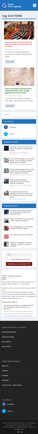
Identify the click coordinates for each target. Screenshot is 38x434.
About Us (5, 366)
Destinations (30, 164)
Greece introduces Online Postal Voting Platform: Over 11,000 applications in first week (18, 91)
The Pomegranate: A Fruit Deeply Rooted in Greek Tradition (21, 227)
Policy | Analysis (17, 96)
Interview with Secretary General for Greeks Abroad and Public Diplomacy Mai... (21, 212)
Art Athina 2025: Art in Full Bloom (21, 235)
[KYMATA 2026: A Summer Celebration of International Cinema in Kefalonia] (6, 181)
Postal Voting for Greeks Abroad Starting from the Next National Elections (18, 44)
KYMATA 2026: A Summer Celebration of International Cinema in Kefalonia (19, 181)
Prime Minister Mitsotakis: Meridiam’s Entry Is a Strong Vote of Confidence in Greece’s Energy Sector (21, 194)
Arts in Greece (22, 164)
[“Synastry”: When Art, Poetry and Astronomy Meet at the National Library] (6, 148)
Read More (10, 62)
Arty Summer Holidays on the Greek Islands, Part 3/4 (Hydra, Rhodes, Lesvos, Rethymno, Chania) (22, 171)
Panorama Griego (8, 337)
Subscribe (5, 380)
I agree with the (20, 259)
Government (16, 49)
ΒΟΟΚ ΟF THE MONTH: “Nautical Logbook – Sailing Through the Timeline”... (21, 244)
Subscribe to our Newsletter (19, 264)
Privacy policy (25, 259)
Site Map (5, 375)
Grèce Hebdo (6, 342)
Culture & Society (22, 152)
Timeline (5, 371)
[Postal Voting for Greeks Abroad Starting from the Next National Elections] (19, 30)
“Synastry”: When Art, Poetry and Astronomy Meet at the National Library (21, 148)
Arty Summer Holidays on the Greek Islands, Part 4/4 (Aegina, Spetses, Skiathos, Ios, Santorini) (22, 160)
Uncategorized (14, 154)
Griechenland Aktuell (9, 332)
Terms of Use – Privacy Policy (12, 385)
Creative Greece (22, 185)
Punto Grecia (6, 346)
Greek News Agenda (14, 276)
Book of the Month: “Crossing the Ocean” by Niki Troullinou (21, 219)
